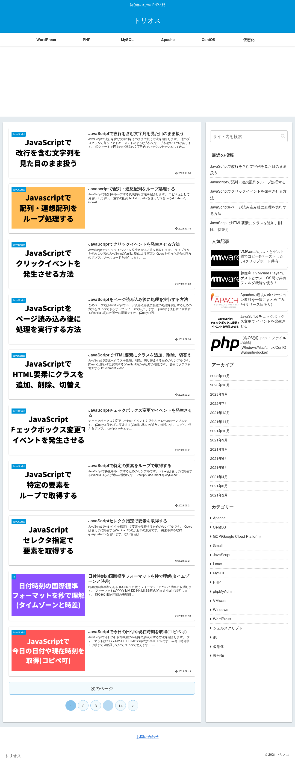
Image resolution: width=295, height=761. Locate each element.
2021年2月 (219, 495)
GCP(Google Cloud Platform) (237, 536)
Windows (220, 609)
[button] (283, 136)
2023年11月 (220, 375)
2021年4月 (219, 476)
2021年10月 (220, 430)
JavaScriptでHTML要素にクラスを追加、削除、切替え (246, 226)
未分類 (218, 655)
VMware (220, 600)
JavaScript (221, 554)
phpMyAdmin (224, 591)
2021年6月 (219, 458)
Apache (219, 517)
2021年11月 (220, 421)
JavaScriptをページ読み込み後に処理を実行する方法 (248, 210)
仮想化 (218, 646)
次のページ (102, 688)
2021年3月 (219, 485)
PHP (217, 582)
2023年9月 (219, 394)
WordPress (222, 618)
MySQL (219, 573)
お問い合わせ (147, 736)
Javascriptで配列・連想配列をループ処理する (248, 182)
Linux (217, 563)
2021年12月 (220, 412)
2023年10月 (220, 385)
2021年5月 (219, 467)
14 (120, 705)
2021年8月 (219, 449)
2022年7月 (219, 403)
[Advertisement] (147, 84)
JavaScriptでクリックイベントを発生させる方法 (248, 194)
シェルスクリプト (227, 628)
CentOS (219, 527)
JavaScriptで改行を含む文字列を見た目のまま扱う (248, 170)
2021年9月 (219, 440)
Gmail (218, 545)
